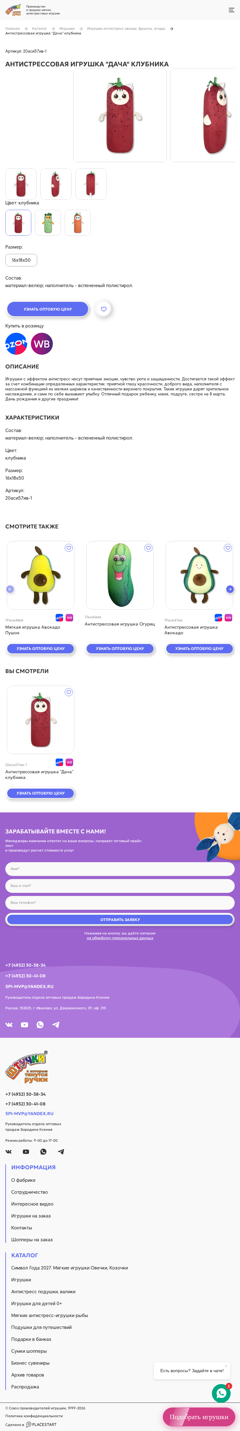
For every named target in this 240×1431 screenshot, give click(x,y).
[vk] (8, 1024)
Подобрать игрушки (199, 1417)
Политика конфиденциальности (34, 1416)
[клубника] (18, 223)
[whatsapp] (40, 1024)
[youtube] (24, 1024)
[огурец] (48, 223)
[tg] (55, 1024)
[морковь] (78, 223)
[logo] (120, 1067)
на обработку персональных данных (120, 938)
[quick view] (40, 575)
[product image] (120, 115)
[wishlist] (69, 548)
